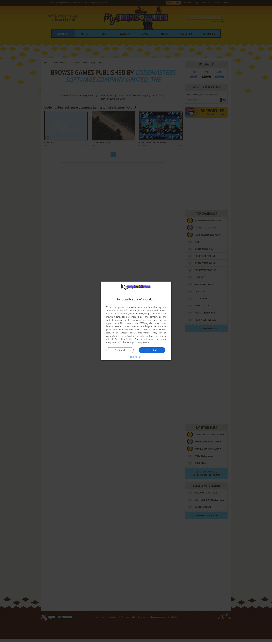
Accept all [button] (152, 350)
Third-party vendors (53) (132, 323)
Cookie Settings (126, 342)
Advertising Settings (124, 339)
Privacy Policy (142, 342)
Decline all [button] (120, 350)
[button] (136, 356)
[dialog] (136, 321)
